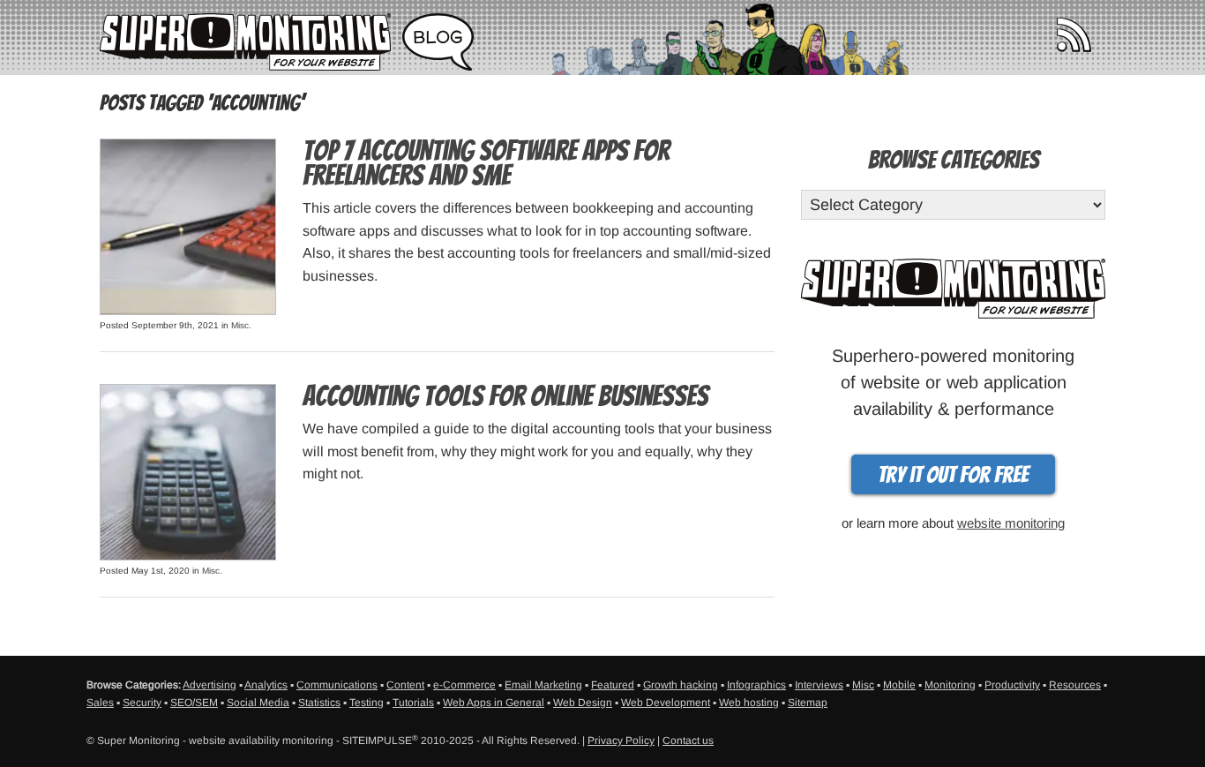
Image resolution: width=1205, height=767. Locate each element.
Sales (100, 702)
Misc (240, 325)
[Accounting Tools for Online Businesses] (188, 470)
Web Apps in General (493, 702)
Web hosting (749, 702)
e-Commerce (464, 685)
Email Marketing (543, 685)
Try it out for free (953, 474)
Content (405, 685)
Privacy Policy (621, 740)
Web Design (582, 702)
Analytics (266, 685)
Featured (612, 685)
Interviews (819, 685)
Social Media (258, 702)
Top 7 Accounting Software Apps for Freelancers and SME (486, 163)
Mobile (899, 685)
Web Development (665, 702)
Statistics (319, 702)
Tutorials (413, 702)
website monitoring (1011, 522)
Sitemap (807, 702)
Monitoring (950, 685)
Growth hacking (680, 685)
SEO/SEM (194, 702)
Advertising (209, 685)
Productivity (1012, 685)
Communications (337, 685)
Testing (366, 702)
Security (142, 702)
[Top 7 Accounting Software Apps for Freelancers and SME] (188, 225)
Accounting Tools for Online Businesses (505, 396)
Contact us (688, 740)
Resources (1075, 685)
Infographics (756, 685)
